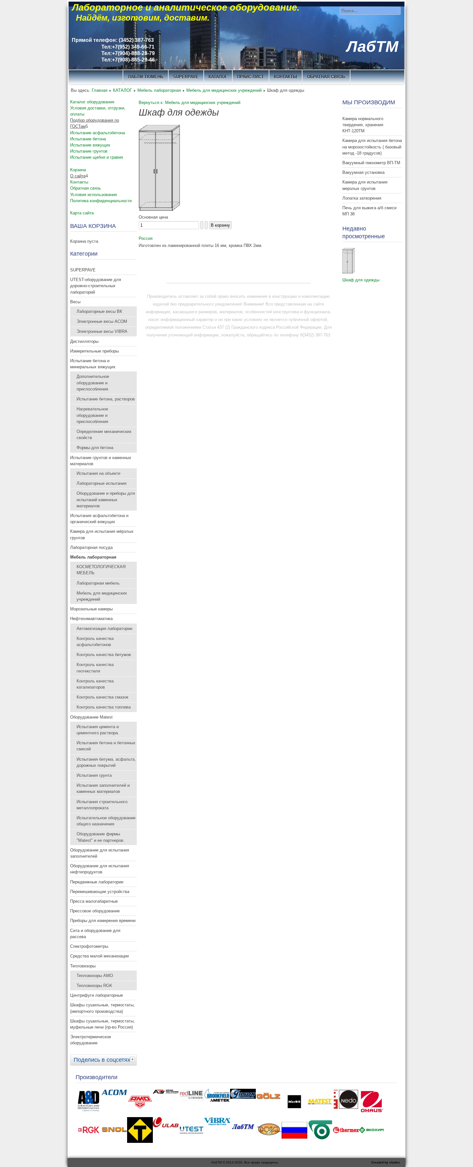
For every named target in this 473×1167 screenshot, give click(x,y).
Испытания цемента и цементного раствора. (98, 729)
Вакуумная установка (363, 172)
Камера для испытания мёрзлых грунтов (102, 534)
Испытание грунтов (88, 151)
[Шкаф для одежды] (159, 209)
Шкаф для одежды (360, 280)
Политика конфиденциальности (101, 200)
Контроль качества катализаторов (95, 684)
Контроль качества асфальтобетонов (95, 641)
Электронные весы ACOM (102, 321)
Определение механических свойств (104, 434)
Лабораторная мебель (98, 583)
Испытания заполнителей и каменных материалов (103, 788)
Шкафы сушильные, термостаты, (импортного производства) (102, 1007)
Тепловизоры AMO (95, 975)
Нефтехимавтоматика (91, 618)
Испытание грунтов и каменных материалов (100, 460)
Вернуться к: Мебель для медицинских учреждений (189, 102)
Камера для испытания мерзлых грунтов (364, 185)
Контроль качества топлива (104, 707)
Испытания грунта (94, 775)
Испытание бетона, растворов (106, 399)
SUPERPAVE (186, 76)
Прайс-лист (250, 76)
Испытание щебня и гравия (96, 157)
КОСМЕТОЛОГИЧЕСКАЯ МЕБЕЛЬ (101, 569)
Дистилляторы (84, 341)
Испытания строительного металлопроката (102, 804)
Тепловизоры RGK (94, 985)
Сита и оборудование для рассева (95, 933)
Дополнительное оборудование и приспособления (93, 382)
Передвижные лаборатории (96, 882)
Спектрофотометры (89, 946)
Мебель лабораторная (159, 90)
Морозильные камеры (91, 609)
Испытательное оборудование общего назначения (106, 820)
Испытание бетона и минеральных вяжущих (93, 363)
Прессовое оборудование (95, 910)
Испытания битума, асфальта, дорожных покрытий (106, 762)
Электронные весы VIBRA (102, 331)
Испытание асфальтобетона (97, 132)
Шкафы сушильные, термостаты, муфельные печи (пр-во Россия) (102, 1024)
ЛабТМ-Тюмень (145, 76)
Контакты (79, 182)
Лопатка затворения (361, 198)
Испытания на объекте (98, 473)
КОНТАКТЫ (285, 76)
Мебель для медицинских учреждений (224, 90)
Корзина (78, 169)
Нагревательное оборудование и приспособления (92, 415)
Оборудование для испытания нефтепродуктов (99, 868)
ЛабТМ (372, 46)
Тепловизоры (83, 966)
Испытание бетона (88, 138)
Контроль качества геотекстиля (95, 667)
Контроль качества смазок (102, 697)
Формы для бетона (95, 447)
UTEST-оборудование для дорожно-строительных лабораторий (95, 285)
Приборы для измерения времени (102, 920)
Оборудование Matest (91, 717)
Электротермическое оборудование (90, 1039)
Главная (99, 90)
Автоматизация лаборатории (104, 628)
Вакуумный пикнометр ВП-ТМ (371, 162)
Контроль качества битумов (104, 654)
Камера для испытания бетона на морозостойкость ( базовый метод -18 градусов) (372, 146)
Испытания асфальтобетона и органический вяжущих (99, 518)
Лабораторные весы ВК (99, 311)
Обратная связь (326, 76)
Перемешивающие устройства (99, 891)
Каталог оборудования (92, 101)
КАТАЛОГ (218, 76)
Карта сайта (82, 213)
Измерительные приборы (94, 351)
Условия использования (93, 194)
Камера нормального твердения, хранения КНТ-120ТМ (362, 124)
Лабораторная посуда (91, 547)
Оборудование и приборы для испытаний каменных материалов (106, 499)
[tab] (133, 1059)
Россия (146, 238)
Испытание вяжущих (90, 145)
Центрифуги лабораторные (96, 995)
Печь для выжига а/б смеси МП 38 (369, 210)
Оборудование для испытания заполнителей (99, 853)
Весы (75, 301)
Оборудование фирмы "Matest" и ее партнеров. (101, 837)
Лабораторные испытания (101, 483)
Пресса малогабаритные (94, 901)
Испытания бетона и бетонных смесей (106, 745)
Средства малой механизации (99, 956)
